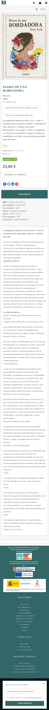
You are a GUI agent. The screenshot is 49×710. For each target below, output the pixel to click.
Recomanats (24, 607)
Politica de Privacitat (25, 672)
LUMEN (5, 99)
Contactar (24, 647)
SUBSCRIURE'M (25, 703)
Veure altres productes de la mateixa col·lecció (21, 108)
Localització (24, 650)
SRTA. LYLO (7, 95)
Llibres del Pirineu (25, 616)
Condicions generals (24, 666)
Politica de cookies (24, 669)
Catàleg (24, 604)
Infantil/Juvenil (24, 619)
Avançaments (24, 613)
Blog (24, 630)
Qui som (24, 644)
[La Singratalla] (4, 3)
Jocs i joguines (24, 622)
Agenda (24, 627)
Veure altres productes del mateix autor (19, 115)
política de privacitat (35, 697)
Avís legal (24, 663)
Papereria (24, 625)
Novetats (24, 610)
